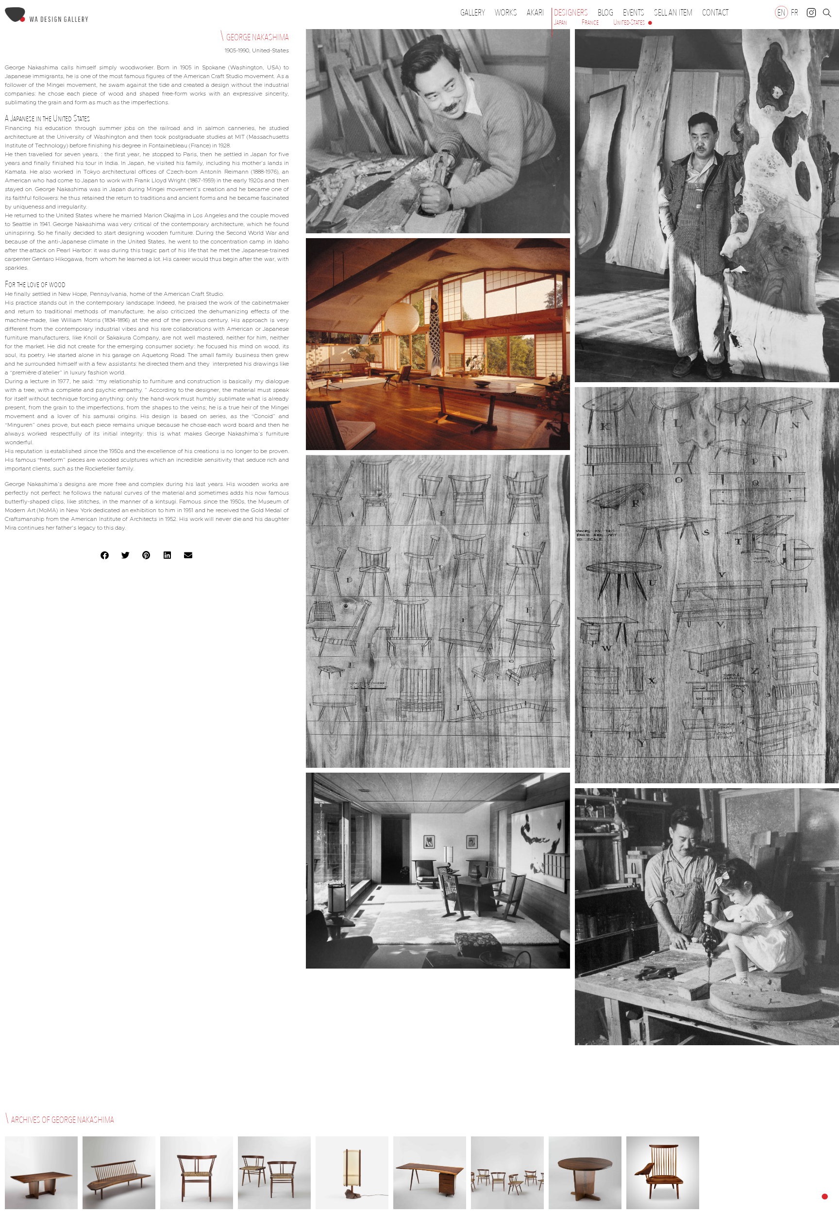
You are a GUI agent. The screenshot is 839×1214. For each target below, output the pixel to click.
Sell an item (673, 12)
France (590, 22)
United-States (629, 22)
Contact (715, 12)
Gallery (472, 12)
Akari (535, 12)
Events (633, 12)
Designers (571, 12)
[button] (105, 555)
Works (506, 12)
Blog (605, 12)
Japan (560, 22)
